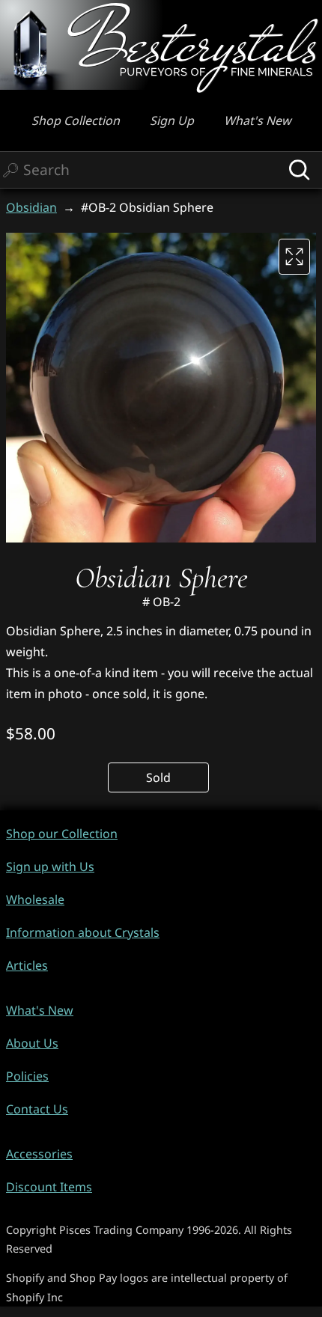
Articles (27, 965)
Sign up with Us (50, 866)
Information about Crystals (83, 932)
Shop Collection (75, 120)
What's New (257, 120)
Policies (27, 1076)
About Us (32, 1043)
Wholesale (35, 899)
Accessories (39, 1154)
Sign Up (172, 120)
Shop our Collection (62, 833)
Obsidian (31, 207)
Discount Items (49, 1187)
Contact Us (37, 1109)
